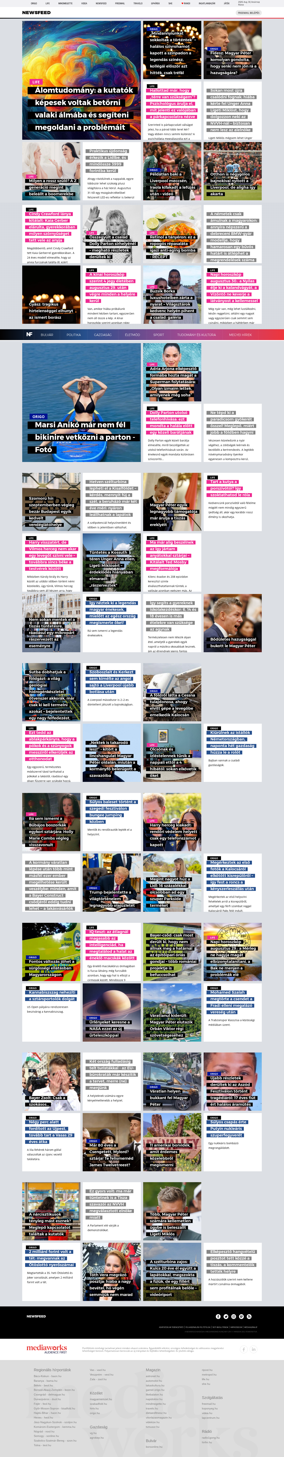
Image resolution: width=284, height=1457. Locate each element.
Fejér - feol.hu (42, 1403)
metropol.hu (209, 1374)
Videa (84, 3)
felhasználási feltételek (197, 1327)
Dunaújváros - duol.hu (47, 1399)
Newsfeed (101, 3)
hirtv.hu (94, 1408)
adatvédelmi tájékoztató (171, 1327)
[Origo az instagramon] (233, 1316)
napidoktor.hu (154, 1399)
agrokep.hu (97, 1437)
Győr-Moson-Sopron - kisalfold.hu (54, 1408)
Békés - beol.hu (43, 1385)
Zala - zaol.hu (98, 1379)
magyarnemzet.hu (101, 1399)
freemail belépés (248, 13)
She (170, 3)
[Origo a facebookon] (218, 1316)
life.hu (205, 1379)
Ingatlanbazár (207, 3)
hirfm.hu (207, 1442)
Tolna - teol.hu (42, 1445)
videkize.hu (153, 1422)
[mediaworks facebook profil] (244, 1349)
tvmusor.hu (152, 1426)
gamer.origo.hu (155, 1389)
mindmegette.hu (156, 1403)
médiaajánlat (250, 1327)
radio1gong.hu (211, 1437)
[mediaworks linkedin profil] (253, 1349)
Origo (34, 3)
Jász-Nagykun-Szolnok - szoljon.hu (55, 1422)
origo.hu (95, 1413)
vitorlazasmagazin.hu (159, 1417)
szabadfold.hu (98, 1403)
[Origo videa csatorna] (241, 1316)
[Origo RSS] (249, 1316)
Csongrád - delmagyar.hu (49, 1394)
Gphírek (155, 3)
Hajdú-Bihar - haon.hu (47, 1412)
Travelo (137, 3)
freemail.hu (209, 1403)
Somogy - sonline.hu (46, 1435)
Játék (227, 3)
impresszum (236, 1327)
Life (48, 3)
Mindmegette (65, 3)
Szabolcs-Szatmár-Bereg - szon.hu (55, 1440)
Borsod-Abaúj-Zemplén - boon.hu (54, 1389)
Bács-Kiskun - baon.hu (47, 1376)
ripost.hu (207, 1369)
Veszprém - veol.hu (101, 1374)
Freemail (120, 3)
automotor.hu (154, 1380)
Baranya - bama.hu (45, 1380)
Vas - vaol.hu (98, 1369)
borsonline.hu (154, 1446)
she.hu (206, 1383)
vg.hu (93, 1433)
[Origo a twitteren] (226, 1316)
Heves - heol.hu (43, 1417)
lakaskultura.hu (155, 1385)
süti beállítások (220, 1327)
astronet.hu (153, 1376)
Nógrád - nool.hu (44, 1431)
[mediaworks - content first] (47, 1349)
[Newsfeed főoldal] (36, 1316)
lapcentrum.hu (210, 1417)
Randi (187, 3)
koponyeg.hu (210, 1408)
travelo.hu (152, 1408)
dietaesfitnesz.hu (156, 1412)
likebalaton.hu (154, 1394)
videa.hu (207, 1413)
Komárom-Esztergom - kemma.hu (54, 1426)
